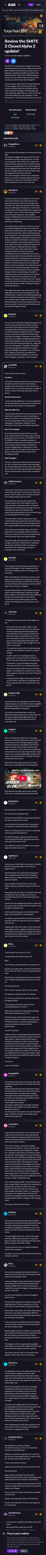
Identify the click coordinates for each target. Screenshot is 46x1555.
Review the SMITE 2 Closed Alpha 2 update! (31, 10)
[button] (23, 164)
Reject (23, 1551)
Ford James (17, 55)
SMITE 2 (11, 10)
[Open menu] (5, 5)
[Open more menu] (24, 5)
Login (38, 5)
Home (4, 10)
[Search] (19, 5)
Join (30, 5)
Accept (11, 1551)
